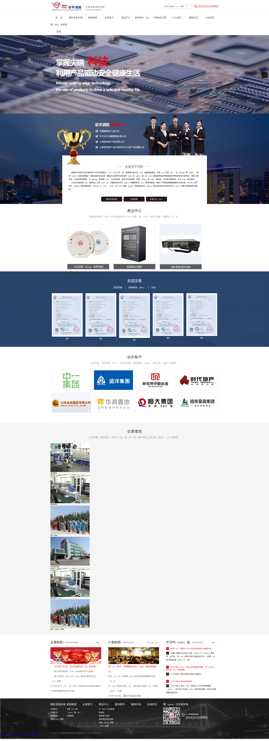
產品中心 (126, 17)
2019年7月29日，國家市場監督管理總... (125, 696)
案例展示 (120, 704)
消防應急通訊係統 (106, 719)
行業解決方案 (159, 17)
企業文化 (54, 712)
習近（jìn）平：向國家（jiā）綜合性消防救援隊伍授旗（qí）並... (132, 678)
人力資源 (176, 17)
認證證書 (117, 287)
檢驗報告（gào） (136, 287)
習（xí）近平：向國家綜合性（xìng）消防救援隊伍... (132, 669)
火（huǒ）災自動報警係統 (106, 710)
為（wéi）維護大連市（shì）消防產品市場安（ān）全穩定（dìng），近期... (133, 688)
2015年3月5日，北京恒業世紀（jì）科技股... (75, 666)
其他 (153, 287)
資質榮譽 (134, 199)
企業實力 (109, 17)
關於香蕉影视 (75, 17)
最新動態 (92, 17)
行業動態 (70, 716)
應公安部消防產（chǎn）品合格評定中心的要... (74, 671)
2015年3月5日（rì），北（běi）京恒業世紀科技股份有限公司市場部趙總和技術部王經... (75, 688)
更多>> (98, 643)
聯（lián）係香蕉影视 (59, 28)
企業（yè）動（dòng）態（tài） (74, 710)
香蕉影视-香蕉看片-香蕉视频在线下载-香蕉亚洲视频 (21, 735)
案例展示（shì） (143, 17)
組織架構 (54, 716)
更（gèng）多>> (153, 643)
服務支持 (193, 17)
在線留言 (210, 17)
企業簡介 (54, 709)
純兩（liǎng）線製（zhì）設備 (106, 724)
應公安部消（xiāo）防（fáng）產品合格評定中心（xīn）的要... (73, 678)
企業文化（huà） (156, 199)
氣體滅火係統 (104, 716)
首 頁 (58, 17)
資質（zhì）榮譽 (57, 719)
